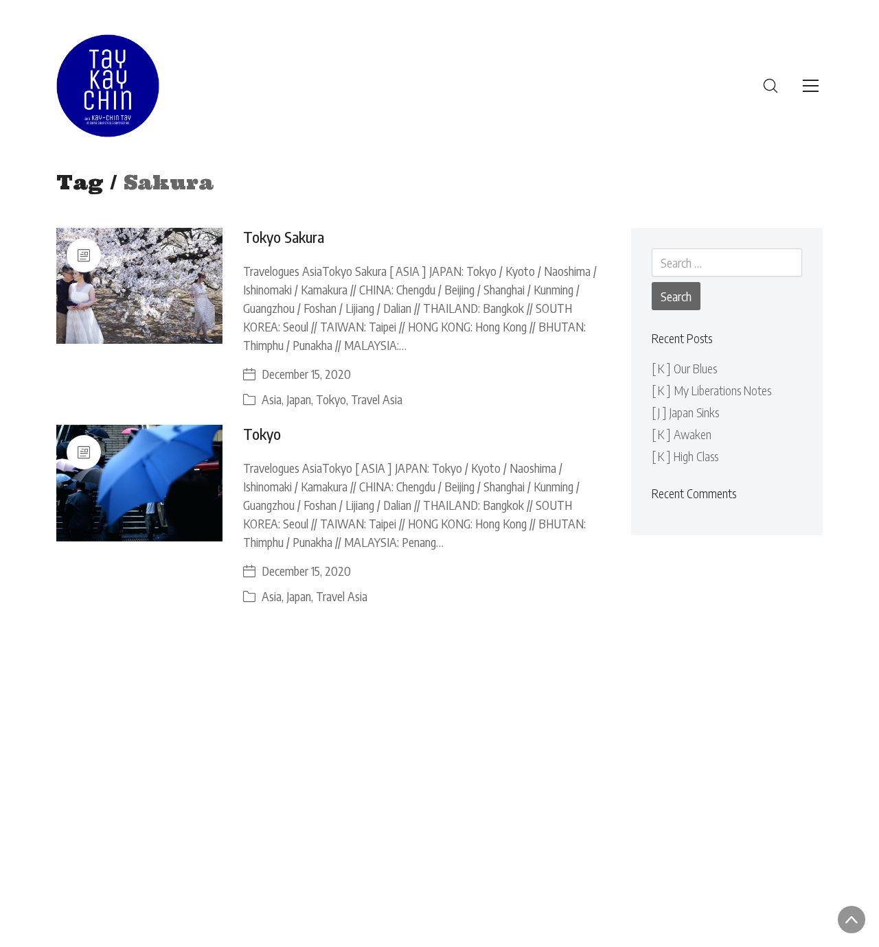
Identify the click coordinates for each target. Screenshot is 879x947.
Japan (298, 399)
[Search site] (770, 85)
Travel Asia (376, 399)
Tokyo (331, 399)
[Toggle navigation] (811, 85)
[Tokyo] (139, 483)
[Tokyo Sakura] (139, 286)
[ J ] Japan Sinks (685, 412)
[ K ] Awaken (681, 434)
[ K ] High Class (685, 456)
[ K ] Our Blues (684, 368)
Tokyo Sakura (283, 236)
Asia (272, 399)
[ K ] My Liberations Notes (711, 390)
